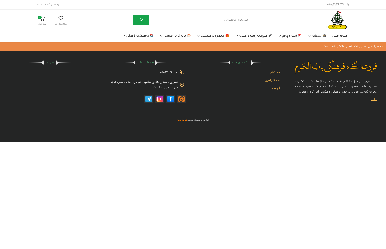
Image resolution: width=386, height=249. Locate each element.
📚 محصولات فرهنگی (139, 35)
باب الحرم (275, 72)
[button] (61, 20)
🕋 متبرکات (319, 35)
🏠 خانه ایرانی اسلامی (177, 35)
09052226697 (335, 4)
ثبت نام (45, 4)
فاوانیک (276, 88)
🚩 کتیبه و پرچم (292, 35)
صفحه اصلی (339, 35)
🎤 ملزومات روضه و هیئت (255, 35)
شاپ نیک (182, 120)
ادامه (374, 99)
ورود (56, 4)
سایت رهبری (273, 80)
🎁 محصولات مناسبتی (215, 35)
